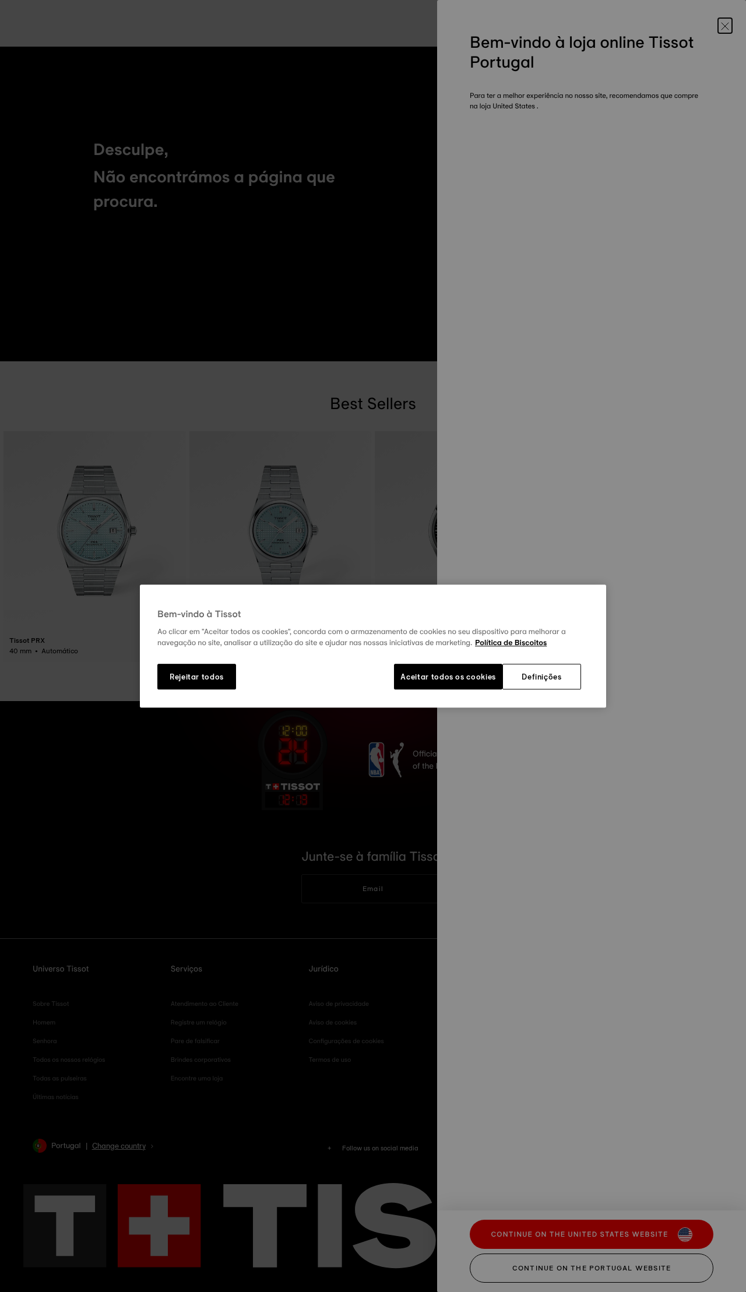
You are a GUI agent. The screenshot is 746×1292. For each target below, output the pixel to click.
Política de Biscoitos (511, 643)
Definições (542, 676)
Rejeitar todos (197, 676)
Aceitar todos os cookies (448, 676)
